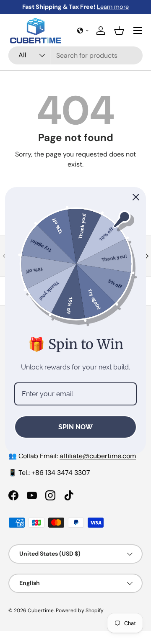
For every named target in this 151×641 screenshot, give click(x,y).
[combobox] (75, 55)
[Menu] (137, 30)
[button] (83, 30)
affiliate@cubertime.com (98, 455)
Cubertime (41, 610)
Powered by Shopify (80, 610)
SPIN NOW (75, 427)
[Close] (136, 197)
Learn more (113, 6)
